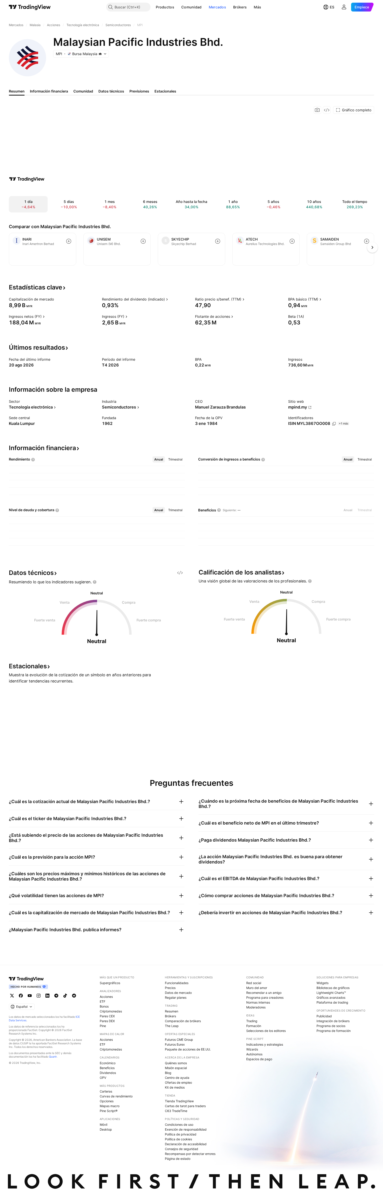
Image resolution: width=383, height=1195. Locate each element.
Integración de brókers (333, 1021)
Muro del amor (256, 988)
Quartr (53, 1056)
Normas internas (258, 1002)
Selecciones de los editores (266, 1031)
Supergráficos (110, 983)
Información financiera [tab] (49, 91)
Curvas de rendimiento (116, 1096)
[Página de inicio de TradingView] (30, 7)
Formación (253, 1026)
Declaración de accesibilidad (186, 1144)
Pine (103, 1026)
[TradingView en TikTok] (65, 996)
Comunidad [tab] (83, 91)
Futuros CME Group (179, 1039)
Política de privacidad (180, 1134)
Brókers (240, 7)
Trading (251, 1021)
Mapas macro (109, 1106)
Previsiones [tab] (139, 91)
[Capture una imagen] (317, 110)
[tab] (158, 459)
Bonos (104, 1006)
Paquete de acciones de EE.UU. (188, 1049)
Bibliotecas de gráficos (333, 988)
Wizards (252, 1049)
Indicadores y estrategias (264, 1044)
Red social (253, 983)
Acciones (106, 996)
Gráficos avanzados (331, 997)
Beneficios (107, 1068)
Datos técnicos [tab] (111, 91)
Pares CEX (107, 1016)
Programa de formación (334, 1031)
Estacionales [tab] (165, 91)
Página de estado (177, 1158)
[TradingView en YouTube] (30, 996)
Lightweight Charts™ (331, 993)
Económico (107, 1063)
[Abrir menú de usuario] (344, 7)
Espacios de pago (259, 1059)
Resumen (171, 1011)
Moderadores (256, 1007)
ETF (102, 1001)
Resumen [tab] (17, 91)
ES (332, 7)
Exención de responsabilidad (186, 1129)
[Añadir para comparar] (68, 241)
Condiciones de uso (179, 1124)
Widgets (322, 983)
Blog (168, 1073)
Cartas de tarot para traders (185, 1106)
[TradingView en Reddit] (74, 996)
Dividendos (108, 1073)
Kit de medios (175, 1087)
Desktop (106, 1129)
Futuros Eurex (175, 1044)
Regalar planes (175, 997)
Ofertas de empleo (178, 1082)
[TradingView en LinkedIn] (47, 996)
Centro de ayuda (177, 1077)
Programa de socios (331, 1026)
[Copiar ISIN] (334, 424)
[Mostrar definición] (57, 299)
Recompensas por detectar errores (190, 1154)
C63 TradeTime (176, 1111)
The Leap (172, 1026)
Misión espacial (176, 1068)
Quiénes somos (176, 1063)
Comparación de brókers (183, 1021)
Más (257, 7)
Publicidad (324, 1016)
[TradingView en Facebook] (21, 996)
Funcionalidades (176, 983)
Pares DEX (107, 1021)
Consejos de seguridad (181, 1149)
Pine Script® (108, 1111)
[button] (178, 7)
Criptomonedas (111, 1011)
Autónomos (254, 1054)
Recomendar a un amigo (263, 993)
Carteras (106, 1091)
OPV (103, 1077)
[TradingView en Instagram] (38, 996)
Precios (170, 988)
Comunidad (191, 7)
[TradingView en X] (12, 996)
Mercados (217, 7)
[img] (100, 54)
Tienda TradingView (179, 1101)
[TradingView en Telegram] (56, 996)
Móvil (103, 1124)
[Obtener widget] (326, 110)
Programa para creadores (264, 997)
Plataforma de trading (332, 1002)
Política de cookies (178, 1139)
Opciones (106, 1101)
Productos (165, 7)
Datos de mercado (178, 993)
